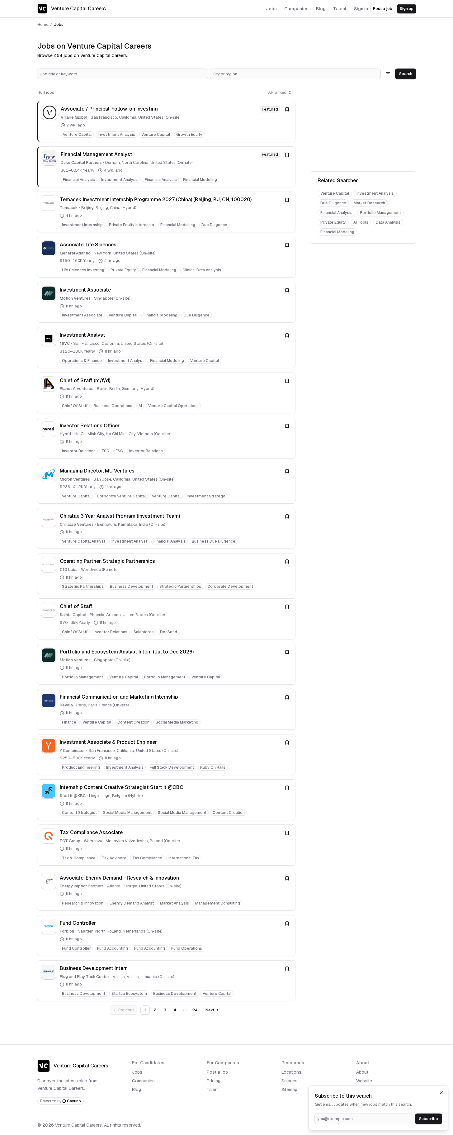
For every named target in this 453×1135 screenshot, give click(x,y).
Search (405, 73)
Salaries (289, 1081)
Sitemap (289, 1089)
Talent (213, 1089)
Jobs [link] (59, 24)
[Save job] (287, 109)
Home (42, 24)
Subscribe (428, 1118)
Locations (291, 1072)
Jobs (137, 1072)
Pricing (213, 1081)
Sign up (406, 8)
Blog (136, 1089)
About (362, 1072)
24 (195, 1010)
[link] (166, 121)
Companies (143, 1081)
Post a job (382, 8)
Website (364, 1081)
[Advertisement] (363, 126)
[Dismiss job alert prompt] (441, 1092)
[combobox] (122, 74)
